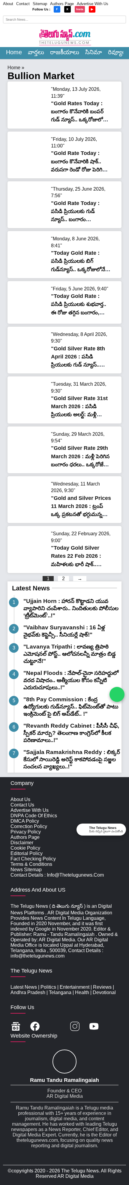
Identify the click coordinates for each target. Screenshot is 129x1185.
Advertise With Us (92, 3)
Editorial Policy (26, 853)
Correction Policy (28, 826)
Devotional (104, 992)
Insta (79, 9)
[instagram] (75, 1027)
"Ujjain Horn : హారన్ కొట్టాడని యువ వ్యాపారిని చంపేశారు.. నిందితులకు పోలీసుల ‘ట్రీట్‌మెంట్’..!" (70, 608)
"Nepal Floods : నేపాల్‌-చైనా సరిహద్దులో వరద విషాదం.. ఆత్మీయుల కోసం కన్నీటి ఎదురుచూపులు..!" (70, 680)
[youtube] (94, 1027)
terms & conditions (31, 864)
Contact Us (22, 804)
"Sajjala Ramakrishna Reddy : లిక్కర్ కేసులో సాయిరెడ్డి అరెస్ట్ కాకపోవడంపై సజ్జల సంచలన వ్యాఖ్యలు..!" (71, 759)
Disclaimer (21, 842)
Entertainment (74, 987)
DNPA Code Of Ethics (33, 815)
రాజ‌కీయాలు (64, 52)
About (8, 3)
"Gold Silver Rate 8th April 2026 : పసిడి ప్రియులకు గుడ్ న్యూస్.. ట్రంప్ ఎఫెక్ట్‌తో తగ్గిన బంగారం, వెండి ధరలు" (78, 365)
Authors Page (62, 3)
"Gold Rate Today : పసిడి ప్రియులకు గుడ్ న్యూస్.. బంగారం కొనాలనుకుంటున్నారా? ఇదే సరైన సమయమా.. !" (78, 219)
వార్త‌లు (36, 52)
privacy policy (25, 831)
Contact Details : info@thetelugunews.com (57, 875)
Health (82, 992)
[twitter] (55, 1027)
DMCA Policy (24, 821)
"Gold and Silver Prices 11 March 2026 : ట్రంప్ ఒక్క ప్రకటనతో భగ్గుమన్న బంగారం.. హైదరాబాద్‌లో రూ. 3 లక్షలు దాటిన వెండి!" (81, 514)
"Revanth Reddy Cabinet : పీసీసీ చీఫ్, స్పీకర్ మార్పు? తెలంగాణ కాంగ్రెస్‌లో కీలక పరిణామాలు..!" (71, 733)
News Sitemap (26, 869)
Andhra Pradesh (27, 992)
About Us (20, 799)
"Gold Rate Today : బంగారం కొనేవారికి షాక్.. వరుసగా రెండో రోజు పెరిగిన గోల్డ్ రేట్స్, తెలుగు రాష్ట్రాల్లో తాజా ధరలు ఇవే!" (78, 169)
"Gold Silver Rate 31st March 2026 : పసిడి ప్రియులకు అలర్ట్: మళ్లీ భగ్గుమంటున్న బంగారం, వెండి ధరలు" (79, 414)
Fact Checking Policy (33, 858)
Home (14, 52)
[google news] (15, 1027)
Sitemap (40, 3)
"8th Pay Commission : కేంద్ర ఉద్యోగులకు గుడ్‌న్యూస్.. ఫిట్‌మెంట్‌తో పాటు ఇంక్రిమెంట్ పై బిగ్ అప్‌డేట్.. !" (70, 706)
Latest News (31, 588)
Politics (48, 987)
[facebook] (35, 1027)
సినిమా (93, 52)
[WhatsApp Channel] (117, 694)
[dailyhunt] (113, 1027)
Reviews (102, 987)
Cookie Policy (25, 848)
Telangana (60, 992)
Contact (23, 3)
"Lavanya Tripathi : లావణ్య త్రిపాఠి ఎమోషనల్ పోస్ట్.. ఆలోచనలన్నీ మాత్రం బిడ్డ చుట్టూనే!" (69, 653)
